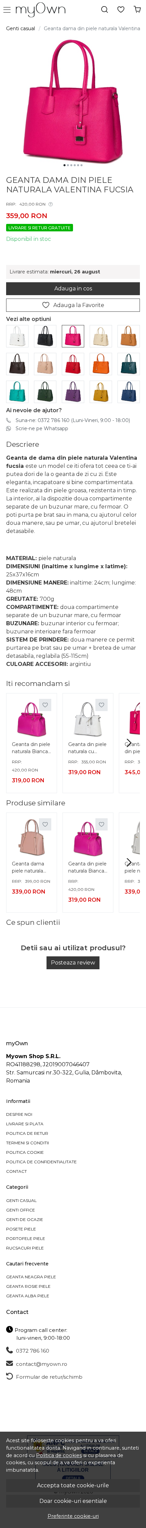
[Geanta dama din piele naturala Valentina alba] (17, 335)
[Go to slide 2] (68, 165)
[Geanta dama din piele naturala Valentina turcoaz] (17, 391)
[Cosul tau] (137, 10)
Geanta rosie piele (28, 1286)
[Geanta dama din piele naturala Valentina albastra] (129, 391)
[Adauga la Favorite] (45, 705)
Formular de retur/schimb (49, 1377)
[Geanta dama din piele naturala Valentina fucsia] (73, 335)
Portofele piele (25, 1238)
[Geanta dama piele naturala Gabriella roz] (31, 838)
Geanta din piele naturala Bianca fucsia (31, 748)
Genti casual (20, 28)
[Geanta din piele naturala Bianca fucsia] (31, 718)
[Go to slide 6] (81, 165)
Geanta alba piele (27, 1295)
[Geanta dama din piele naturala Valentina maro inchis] (17, 363)
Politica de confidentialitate (41, 1161)
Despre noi (19, 1114)
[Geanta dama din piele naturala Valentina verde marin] (129, 363)
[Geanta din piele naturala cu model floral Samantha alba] (88, 718)
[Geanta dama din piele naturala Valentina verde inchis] (45, 391)
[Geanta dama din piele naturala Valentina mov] (73, 391)
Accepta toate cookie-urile (73, 1485)
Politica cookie (25, 1152)
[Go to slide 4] (75, 165)
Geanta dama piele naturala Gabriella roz (28, 868)
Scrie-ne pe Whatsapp (42, 428)
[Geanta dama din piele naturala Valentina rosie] (73, 363)
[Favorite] (121, 10)
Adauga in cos (73, 288)
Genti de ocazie (24, 1219)
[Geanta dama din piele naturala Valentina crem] (101, 335)
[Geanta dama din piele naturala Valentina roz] (45, 363)
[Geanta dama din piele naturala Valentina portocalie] (101, 363)
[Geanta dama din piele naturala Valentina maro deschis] (129, 335)
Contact (16, 1171)
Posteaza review (73, 962)
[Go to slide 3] (71, 165)
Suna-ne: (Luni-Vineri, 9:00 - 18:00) (73, 420)
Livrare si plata (24, 1123)
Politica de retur (27, 1133)
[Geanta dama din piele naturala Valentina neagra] (45, 335)
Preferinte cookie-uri (73, 1516)
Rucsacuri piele (25, 1247)
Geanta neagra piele (31, 1276)
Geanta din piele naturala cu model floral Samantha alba (87, 748)
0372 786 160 (32, 1351)
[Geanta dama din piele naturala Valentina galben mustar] (101, 391)
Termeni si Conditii (27, 1142)
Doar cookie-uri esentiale (73, 1501)
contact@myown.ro (41, 1364)
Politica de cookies (59, 1455)
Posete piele (21, 1228)
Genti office (20, 1209)
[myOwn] (42, 10)
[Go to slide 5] (78, 165)
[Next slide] (129, 743)
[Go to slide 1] (64, 165)
